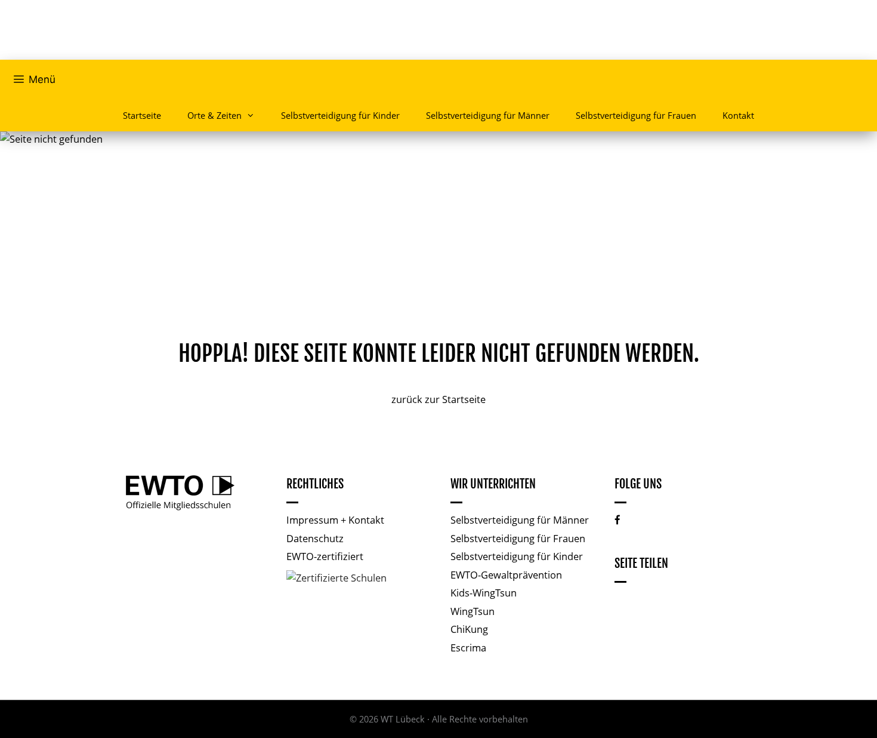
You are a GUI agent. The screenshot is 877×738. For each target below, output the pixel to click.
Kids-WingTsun (483, 592)
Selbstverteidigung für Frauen (636, 115)
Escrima (468, 647)
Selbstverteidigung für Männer (487, 115)
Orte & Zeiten (214, 115)
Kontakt (738, 115)
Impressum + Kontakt (335, 520)
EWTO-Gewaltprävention (506, 575)
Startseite (142, 115)
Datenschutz (315, 538)
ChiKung (469, 629)
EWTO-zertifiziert (324, 556)
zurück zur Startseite (438, 399)
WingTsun (472, 611)
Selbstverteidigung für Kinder (340, 115)
